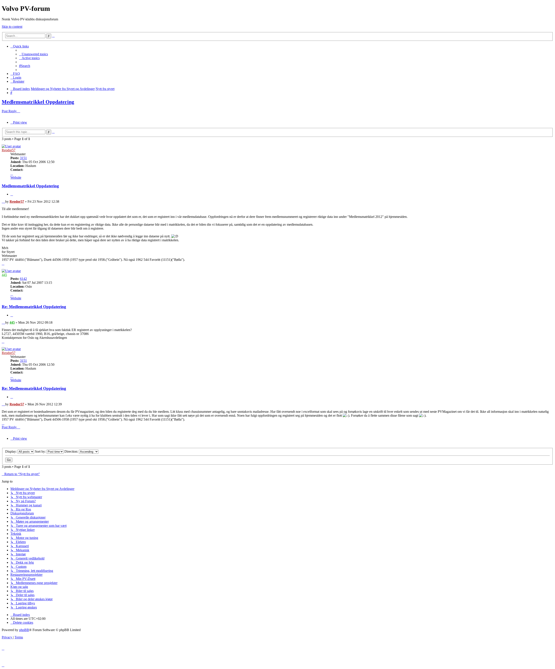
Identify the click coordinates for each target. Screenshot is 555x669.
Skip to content (12, 26)
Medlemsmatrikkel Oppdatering (38, 102)
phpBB (24, 630)
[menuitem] (33, 54)
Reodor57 (8, 150)
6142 (23, 279)
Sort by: (41, 451)
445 (4, 275)
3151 (23, 158)
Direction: (71, 451)
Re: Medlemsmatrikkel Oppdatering (34, 306)
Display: (11, 451)
